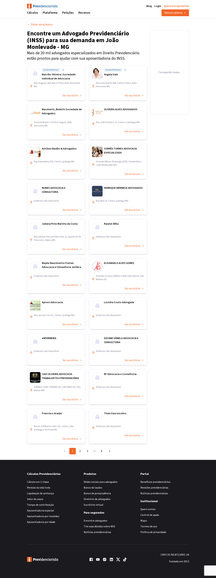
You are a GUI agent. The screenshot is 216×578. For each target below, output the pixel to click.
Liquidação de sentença (40, 493)
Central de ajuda (149, 514)
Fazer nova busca (41, 24)
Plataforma (50, 13)
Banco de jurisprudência (97, 493)
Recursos (84, 13)
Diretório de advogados (97, 499)
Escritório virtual (93, 504)
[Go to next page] (109, 451)
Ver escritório (70, 95)
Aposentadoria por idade (41, 522)
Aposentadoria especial (40, 510)
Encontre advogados (95, 520)
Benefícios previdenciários (155, 481)
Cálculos (32, 13)
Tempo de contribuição (40, 504)
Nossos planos (173, 13)
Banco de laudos (93, 487)
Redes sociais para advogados (100, 481)
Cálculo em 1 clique (38, 481)
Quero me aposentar (176, 6)
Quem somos (148, 509)
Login (157, 6)
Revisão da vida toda (38, 487)
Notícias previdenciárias (97, 532)
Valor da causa (35, 499)
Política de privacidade (153, 532)
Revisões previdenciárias (154, 487)
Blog (149, 6)
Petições (68, 13)
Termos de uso (148, 526)
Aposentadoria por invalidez (43, 516)
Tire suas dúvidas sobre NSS (99, 526)
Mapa (143, 520)
